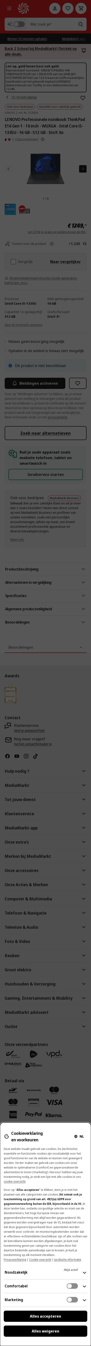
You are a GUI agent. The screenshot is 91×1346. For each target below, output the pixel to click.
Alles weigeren (45, 1331)
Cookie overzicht (40, 1260)
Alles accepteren (45, 1316)
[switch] (72, 1286)
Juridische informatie (67, 1260)
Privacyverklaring (15, 1260)
